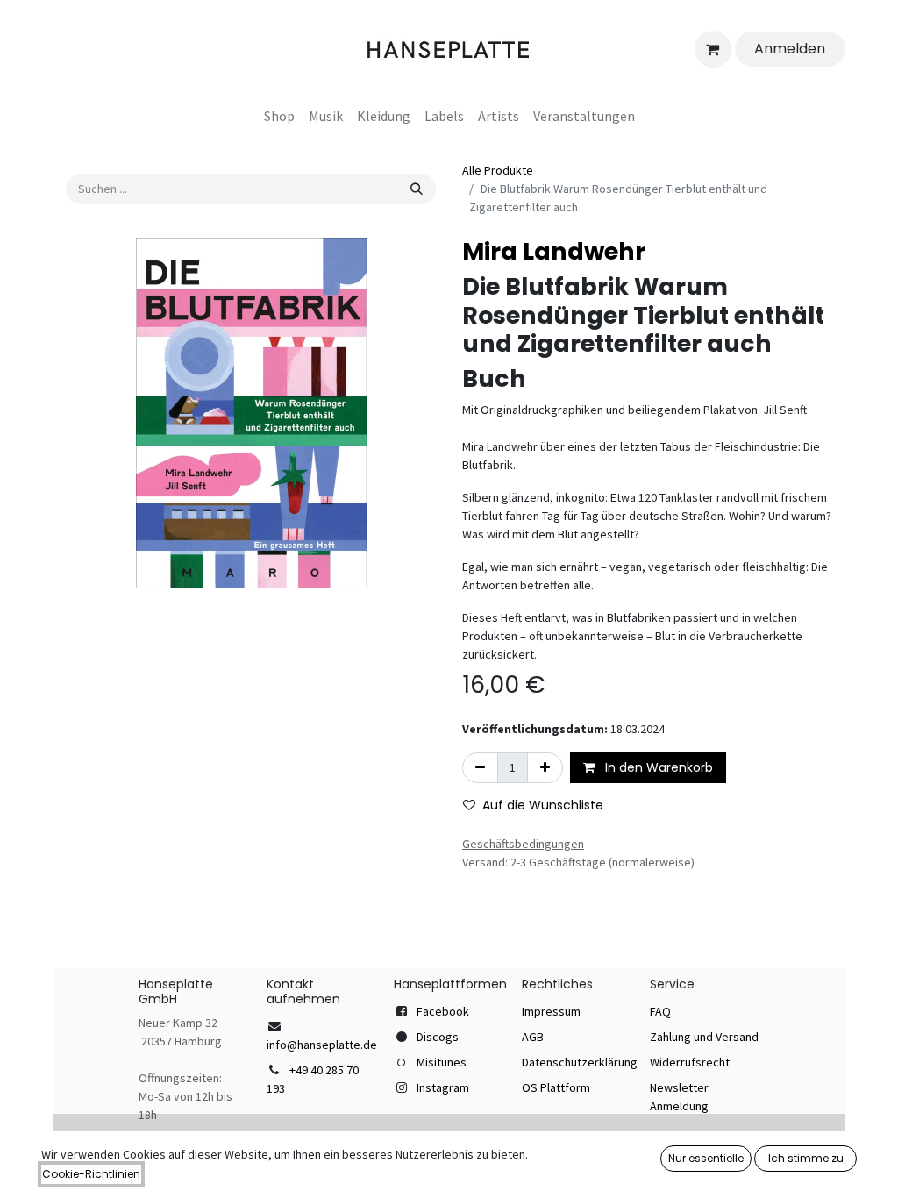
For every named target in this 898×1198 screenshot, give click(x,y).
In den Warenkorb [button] (657, 767)
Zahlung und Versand (704, 1037)
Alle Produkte (497, 170)
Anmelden (789, 49)
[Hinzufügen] (545, 767)
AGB (533, 1037)
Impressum (551, 1011)
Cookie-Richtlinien (91, 1173)
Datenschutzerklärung (580, 1062)
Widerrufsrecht (690, 1062)
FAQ (660, 1011)
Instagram (443, 1087)
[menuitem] (279, 115)
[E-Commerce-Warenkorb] (713, 49)
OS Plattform (556, 1087)
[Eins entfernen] (480, 767)
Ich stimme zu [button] (806, 1158)
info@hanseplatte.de (322, 1044)
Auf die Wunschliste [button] (542, 805)
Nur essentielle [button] (706, 1158)
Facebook (443, 1011)
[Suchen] (416, 189)
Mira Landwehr (553, 251)
